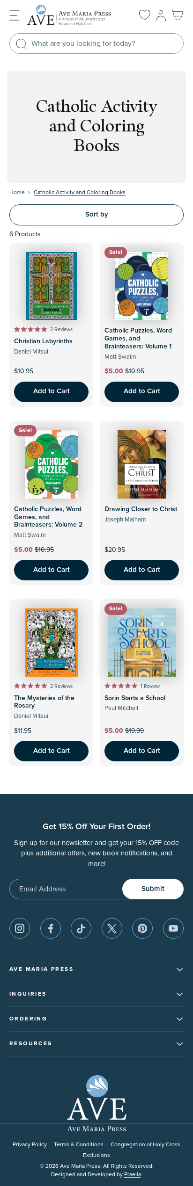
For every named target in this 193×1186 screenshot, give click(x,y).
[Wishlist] (144, 15)
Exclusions (96, 1155)
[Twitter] (112, 928)
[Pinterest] (142, 928)
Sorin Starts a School (134, 698)
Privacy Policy (30, 1144)
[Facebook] (50, 928)
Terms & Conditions (79, 1144)
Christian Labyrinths (43, 341)
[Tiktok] (81, 928)
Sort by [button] (96, 214)
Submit (152, 888)
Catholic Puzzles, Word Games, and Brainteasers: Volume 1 (138, 338)
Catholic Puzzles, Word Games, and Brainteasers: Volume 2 (48, 517)
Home (17, 192)
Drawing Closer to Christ (140, 509)
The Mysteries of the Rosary (44, 702)
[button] (14, 14)
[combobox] (96, 43)
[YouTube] (173, 928)
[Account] (161, 15)
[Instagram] (19, 928)
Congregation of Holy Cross (145, 1144)
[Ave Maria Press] (74, 15)
